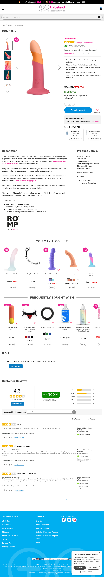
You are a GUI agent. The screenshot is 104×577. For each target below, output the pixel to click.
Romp (15, 229)
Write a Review (88, 42)
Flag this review (19, 437)
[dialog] (87, 563)
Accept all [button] (80, 567)
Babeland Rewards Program (47, 532)
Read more (81, 563)
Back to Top (70, 500)
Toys (3, 25)
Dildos (10, 25)
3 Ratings (79, 42)
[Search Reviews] (74, 412)
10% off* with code (29, 2)
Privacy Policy (7, 543)
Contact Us (6, 525)
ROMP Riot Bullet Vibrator (11, 328)
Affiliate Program (42, 528)
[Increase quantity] (73, 104)
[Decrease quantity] (65, 104)
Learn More (95, 121)
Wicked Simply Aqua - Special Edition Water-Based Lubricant (83, 329)
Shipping (5, 532)
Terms (4, 539)
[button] (3, 9)
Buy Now (12, 287)
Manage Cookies (9, 547)
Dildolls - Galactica (12, 274)
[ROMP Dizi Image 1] (38, 67)
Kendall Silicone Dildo (52, 274)
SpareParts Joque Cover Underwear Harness (30, 329)
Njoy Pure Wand (32, 274)
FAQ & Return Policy (10, 536)
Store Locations (42, 525)
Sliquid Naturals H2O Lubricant (65, 328)
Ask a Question (69, 53)
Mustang (72, 274)
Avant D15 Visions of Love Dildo (91, 274)
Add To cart (79, 110)
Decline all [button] (93, 567)
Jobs (38, 542)
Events (39, 521)
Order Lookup (7, 528)
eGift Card (6, 521)
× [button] (99, 553)
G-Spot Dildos (19, 25)
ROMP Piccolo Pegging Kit (25, 181)
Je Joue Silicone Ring (47, 328)
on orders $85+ (66, 2)
